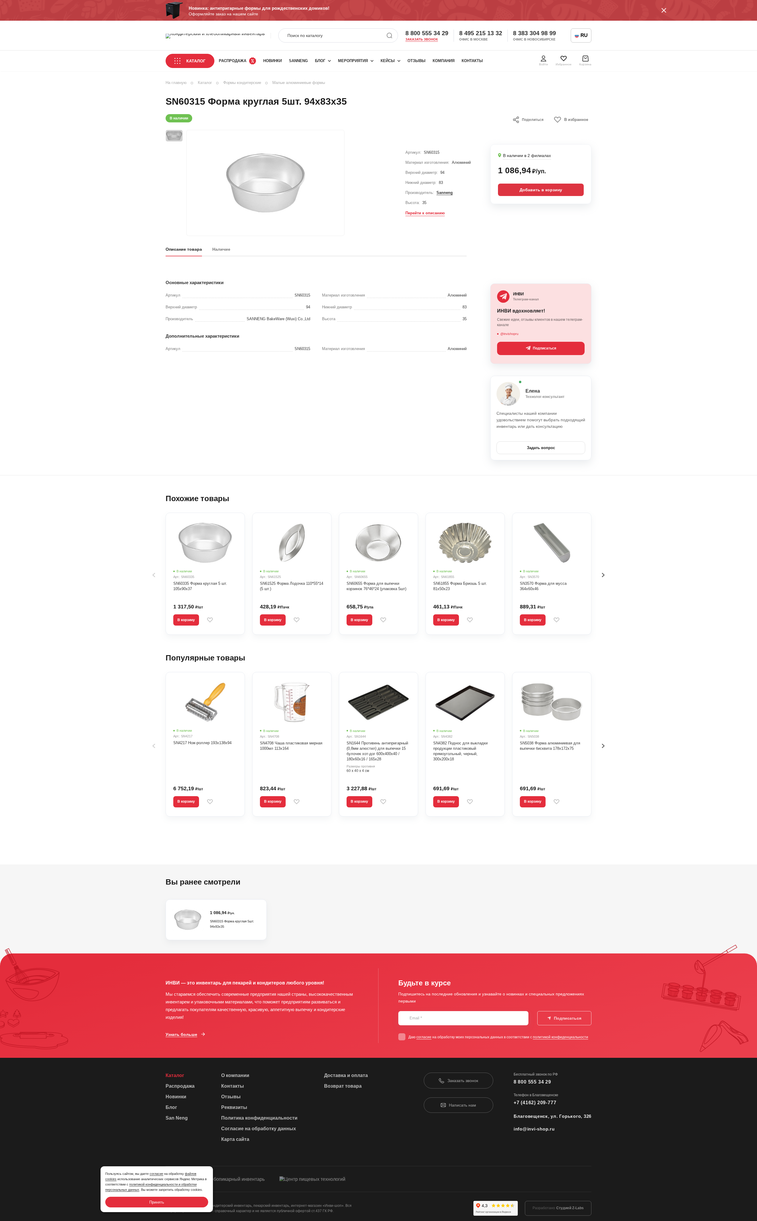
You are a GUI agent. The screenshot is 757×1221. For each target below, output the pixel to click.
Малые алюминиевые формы (298, 82)
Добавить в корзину (541, 189)
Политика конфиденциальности (259, 1117)
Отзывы (416, 61)
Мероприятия (353, 61)
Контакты (472, 61)
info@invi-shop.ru (534, 1128)
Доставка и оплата (346, 1075)
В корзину (186, 620)
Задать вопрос (541, 448)
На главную (176, 82)
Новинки (272, 61)
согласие (423, 1037)
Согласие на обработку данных (258, 1128)
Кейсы (388, 61)
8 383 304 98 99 (534, 33)
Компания (443, 61)
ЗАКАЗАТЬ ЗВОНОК (421, 39)
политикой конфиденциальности (560, 1037)
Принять (156, 1202)
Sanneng (444, 192)
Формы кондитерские (242, 82)
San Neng (177, 1117)
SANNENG (298, 61)
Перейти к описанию (425, 213)
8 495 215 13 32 (480, 33)
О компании (235, 1075)
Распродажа (232, 61)
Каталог (196, 61)
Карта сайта (235, 1139)
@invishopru (509, 334)
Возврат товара (343, 1086)
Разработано (558, 1208)
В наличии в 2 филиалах (527, 155)
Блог (320, 61)
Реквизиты (234, 1107)
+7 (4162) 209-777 (535, 1102)
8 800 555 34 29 (426, 33)
